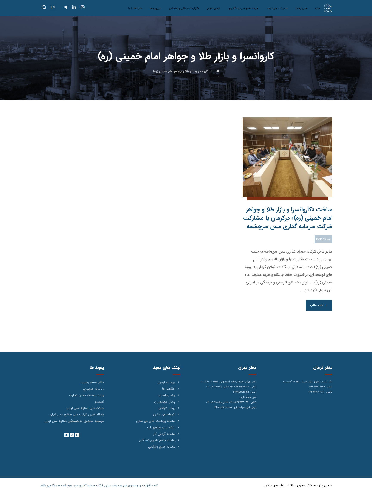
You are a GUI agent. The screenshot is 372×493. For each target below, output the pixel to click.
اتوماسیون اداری (164, 414)
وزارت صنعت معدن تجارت (86, 395)
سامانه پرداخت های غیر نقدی (155, 421)
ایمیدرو (99, 401)
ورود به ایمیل (166, 382)
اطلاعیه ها (168, 388)
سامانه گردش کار (164, 433)
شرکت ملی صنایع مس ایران (85, 408)
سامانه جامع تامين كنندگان (157, 440)
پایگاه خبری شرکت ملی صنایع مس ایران (77, 414)
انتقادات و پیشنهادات (161, 427)
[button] (44, 7)
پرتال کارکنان (166, 408)
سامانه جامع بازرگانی (161, 446)
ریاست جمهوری (93, 388)
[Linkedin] (77, 435)
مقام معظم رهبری (92, 382)
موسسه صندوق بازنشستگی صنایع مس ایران (74, 421)
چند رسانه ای (166, 395)
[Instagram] (72, 435)
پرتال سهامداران (164, 401)
